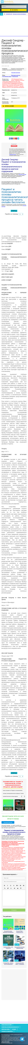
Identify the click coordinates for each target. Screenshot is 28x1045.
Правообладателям (6, 1024)
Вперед (14, 211)
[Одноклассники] (14, 138)
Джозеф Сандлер (15, 72)
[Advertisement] (14, 985)
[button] (4, 885)
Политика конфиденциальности (10, 1027)
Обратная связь (5, 1029)
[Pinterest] (16, 138)
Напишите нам (12, 154)
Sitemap (14, 1029)
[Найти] (25, 7)
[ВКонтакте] (10, 138)
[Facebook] (12, 138)
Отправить (14, 910)
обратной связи (5, 1041)
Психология (15, 76)
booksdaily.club (8, 2)
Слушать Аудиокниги (7, 1031)
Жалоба (14, 145)
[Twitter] (18, 138)
